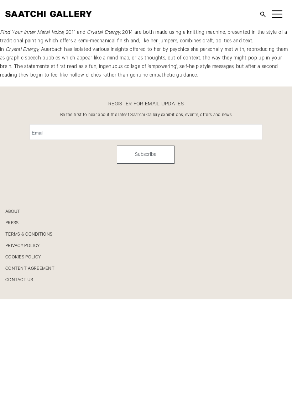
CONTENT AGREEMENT (29, 268)
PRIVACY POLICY (22, 245)
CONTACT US (19, 280)
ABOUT (12, 211)
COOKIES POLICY (23, 257)
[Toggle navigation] (277, 14)
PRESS (12, 223)
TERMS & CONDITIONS (28, 234)
